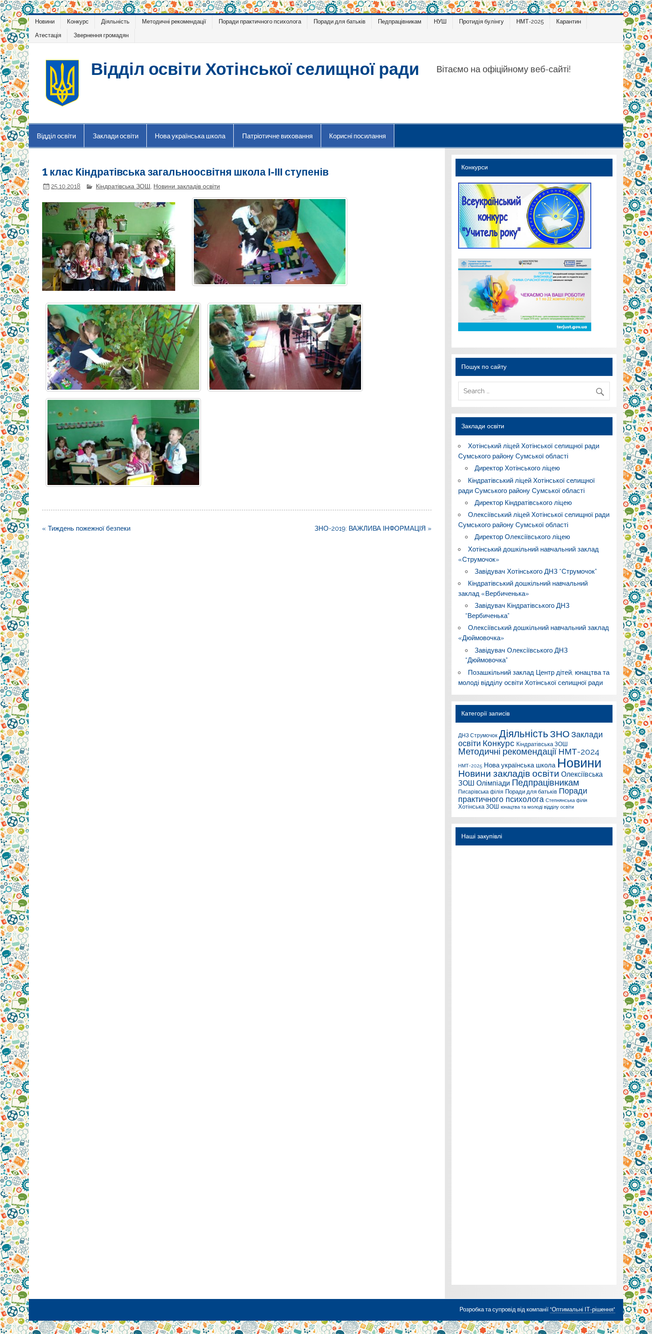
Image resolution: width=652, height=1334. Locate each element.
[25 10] (123, 347)
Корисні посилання (357, 136)
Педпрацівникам (399, 21)
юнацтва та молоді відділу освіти (537, 807)
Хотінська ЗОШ (478, 806)
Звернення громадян (101, 35)
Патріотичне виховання (277, 136)
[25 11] (285, 347)
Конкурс (78, 21)
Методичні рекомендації (174, 21)
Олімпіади (493, 783)
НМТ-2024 (578, 751)
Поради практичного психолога (260, 21)
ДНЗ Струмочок (477, 735)
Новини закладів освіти (186, 186)
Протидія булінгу (481, 21)
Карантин (568, 21)
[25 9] (269, 241)
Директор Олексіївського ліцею (522, 537)
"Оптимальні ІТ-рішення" (582, 1309)
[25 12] (123, 442)
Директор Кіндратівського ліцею (523, 503)
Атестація (48, 35)
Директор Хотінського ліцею (517, 468)
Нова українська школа (190, 136)
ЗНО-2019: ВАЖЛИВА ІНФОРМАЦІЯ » (373, 528)
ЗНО (560, 733)
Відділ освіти (56, 136)
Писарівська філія (480, 791)
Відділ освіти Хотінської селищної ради (255, 68)
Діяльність (115, 21)
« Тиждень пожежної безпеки (86, 528)
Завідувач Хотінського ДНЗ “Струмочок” (536, 571)
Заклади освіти (115, 136)
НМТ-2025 (530, 21)
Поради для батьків (339, 21)
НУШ (440, 21)
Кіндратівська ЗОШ (123, 186)
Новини (45, 21)
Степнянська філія (566, 800)
